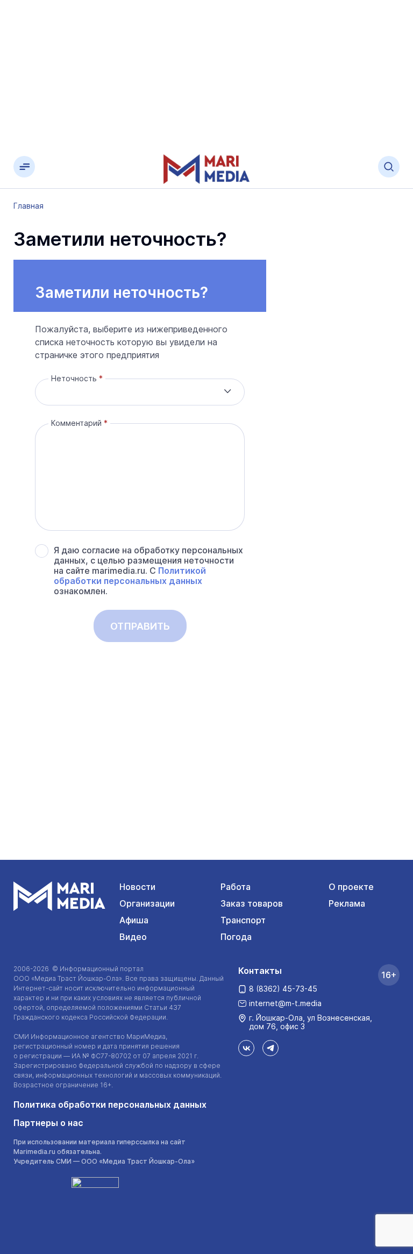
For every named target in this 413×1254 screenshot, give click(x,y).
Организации (147, 903)
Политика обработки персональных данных (109, 1104)
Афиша (133, 920)
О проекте (351, 886)
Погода (236, 936)
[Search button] (389, 166)
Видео (133, 936)
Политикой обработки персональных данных (130, 575)
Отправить (140, 626)
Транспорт (243, 920)
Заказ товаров (251, 903)
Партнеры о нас (48, 1122)
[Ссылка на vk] (246, 1048)
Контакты (260, 970)
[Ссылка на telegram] (270, 1048)
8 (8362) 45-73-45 (283, 988)
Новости (137, 886)
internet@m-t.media (285, 1003)
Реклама (347, 903)
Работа (235, 886)
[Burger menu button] (24, 166)
